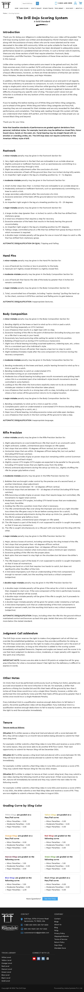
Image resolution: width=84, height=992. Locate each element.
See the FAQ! (50, 899)
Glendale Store (60, 948)
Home (16, 8)
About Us (79, 8)
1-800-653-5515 (65, 3)
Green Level (6, 972)
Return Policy (59, 942)
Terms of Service (60, 939)
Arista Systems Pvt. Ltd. (73, 988)
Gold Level (6, 981)
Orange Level (7, 963)
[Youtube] (34, 958)
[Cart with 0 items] (80, 3)
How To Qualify (36, 8)
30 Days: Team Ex (48, 8)
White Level (6, 957)
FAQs (56, 930)
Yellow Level (6, 960)
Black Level (6, 978)
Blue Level (5, 975)
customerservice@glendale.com (36, 933)
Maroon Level (7, 969)
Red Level (5, 966)
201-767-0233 (43, 925)
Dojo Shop (69, 8)
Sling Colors (24, 8)
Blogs (56, 921)
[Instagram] (43, 958)
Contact (57, 919)
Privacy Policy (59, 933)
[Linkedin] (47, 958)
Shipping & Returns (61, 936)
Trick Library (58, 8)
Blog (56, 927)
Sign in (75, 3)
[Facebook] (38, 958)
